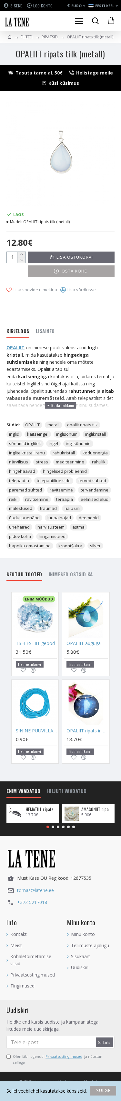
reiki (13, 499)
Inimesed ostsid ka (71, 574)
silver (95, 546)
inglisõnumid (78, 443)
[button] (47, 827)
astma (78, 527)
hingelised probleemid (65, 471)
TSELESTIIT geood (35, 643)
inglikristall (95, 434)
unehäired (19, 527)
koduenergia (95, 453)
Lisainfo (45, 331)
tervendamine (94, 490)
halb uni (72, 508)
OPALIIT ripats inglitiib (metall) (86, 731)
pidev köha (20, 536)
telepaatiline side (54, 480)
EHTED (27, 37)
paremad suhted (25, 490)
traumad (48, 508)
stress (42, 462)
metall (53, 425)
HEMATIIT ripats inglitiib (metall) (41, 809)
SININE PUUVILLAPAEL (36, 731)
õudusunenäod (24, 518)
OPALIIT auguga (83, 643)
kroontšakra (70, 546)
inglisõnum (66, 434)
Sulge (103, 1090)
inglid (14, 434)
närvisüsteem (51, 527)
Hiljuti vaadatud (67, 791)
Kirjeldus (17, 331)
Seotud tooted (24, 574)
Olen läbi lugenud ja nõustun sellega (57, 1059)
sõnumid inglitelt (25, 443)
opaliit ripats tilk (82, 425)
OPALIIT (15, 347)
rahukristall (64, 453)
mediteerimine (70, 462)
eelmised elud (94, 499)
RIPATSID (50, 37)
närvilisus (18, 462)
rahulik (99, 462)
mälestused (20, 508)
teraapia (64, 499)
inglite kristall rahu (27, 453)
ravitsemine (61, 490)
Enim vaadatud (23, 791)
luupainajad (59, 518)
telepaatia (19, 480)
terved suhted (92, 480)
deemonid (89, 518)
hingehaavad (22, 471)
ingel (53, 443)
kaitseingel (37, 434)
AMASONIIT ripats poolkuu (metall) (96, 809)
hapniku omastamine (30, 546)
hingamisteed (52, 536)
